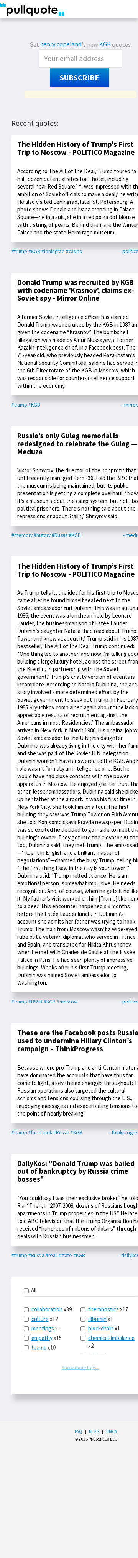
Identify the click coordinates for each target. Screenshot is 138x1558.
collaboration (46, 1309)
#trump (19, 251)
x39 (51, 1309)
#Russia (60, 535)
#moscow (67, 1002)
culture (40, 1318)
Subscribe (79, 77)
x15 (46, 1338)
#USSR (35, 1002)
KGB (105, 44)
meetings (42, 1328)
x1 (46, 1328)
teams (38, 1347)
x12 (44, 1318)
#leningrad (53, 251)
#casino (74, 251)
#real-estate (59, 1255)
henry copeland (61, 44)
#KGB (34, 251)
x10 (43, 1347)
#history (42, 535)
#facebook (40, 1132)
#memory (22, 535)
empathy (42, 1338)
